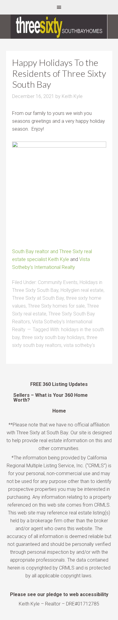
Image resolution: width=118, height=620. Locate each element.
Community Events (57, 282)
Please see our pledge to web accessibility (59, 594)
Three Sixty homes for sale (56, 306)
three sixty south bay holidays (53, 337)
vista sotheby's (79, 345)
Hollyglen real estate (82, 290)
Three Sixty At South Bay (59, 27)
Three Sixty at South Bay (38, 298)
